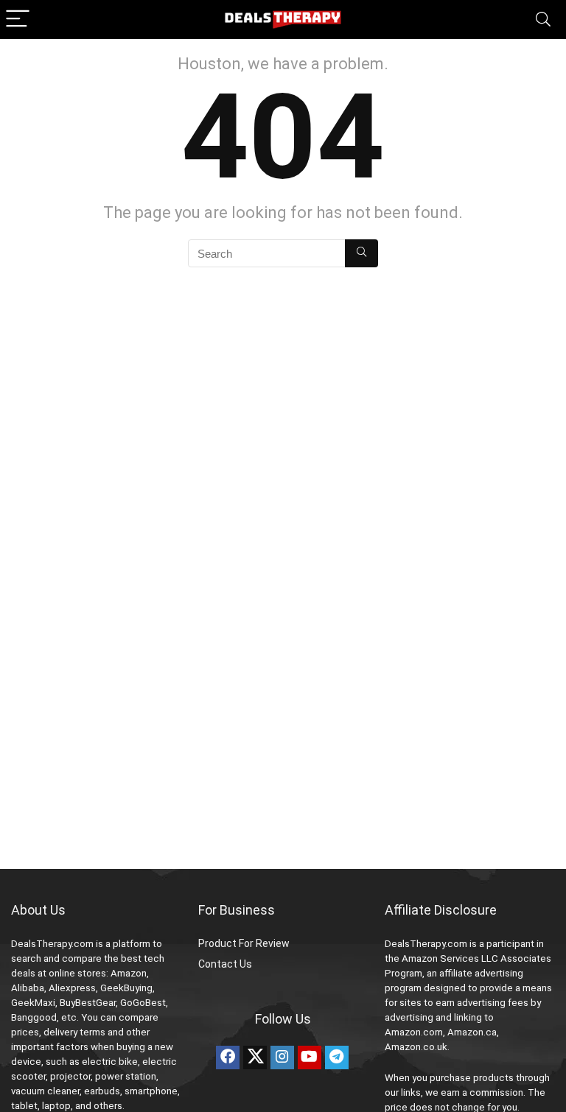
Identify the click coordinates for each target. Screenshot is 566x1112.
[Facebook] (228, 1057)
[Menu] (17, 19)
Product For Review (244, 943)
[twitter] (255, 1057)
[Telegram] (337, 1057)
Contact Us (225, 964)
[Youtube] (309, 1057)
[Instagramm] (282, 1057)
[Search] (543, 19)
